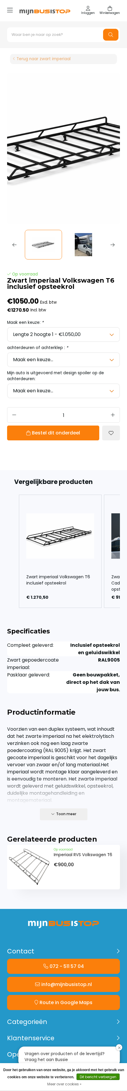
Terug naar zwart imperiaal (44, 59)
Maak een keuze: (25, 322)
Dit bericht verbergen (98, 1076)
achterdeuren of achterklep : (37, 348)
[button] (16, 148)
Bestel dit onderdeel (56, 432)
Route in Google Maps (66, 1002)
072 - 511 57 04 (67, 966)
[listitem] (60, 551)
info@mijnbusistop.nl (66, 984)
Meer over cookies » (64, 1084)
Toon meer (66, 813)
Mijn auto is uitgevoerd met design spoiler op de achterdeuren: (55, 376)
